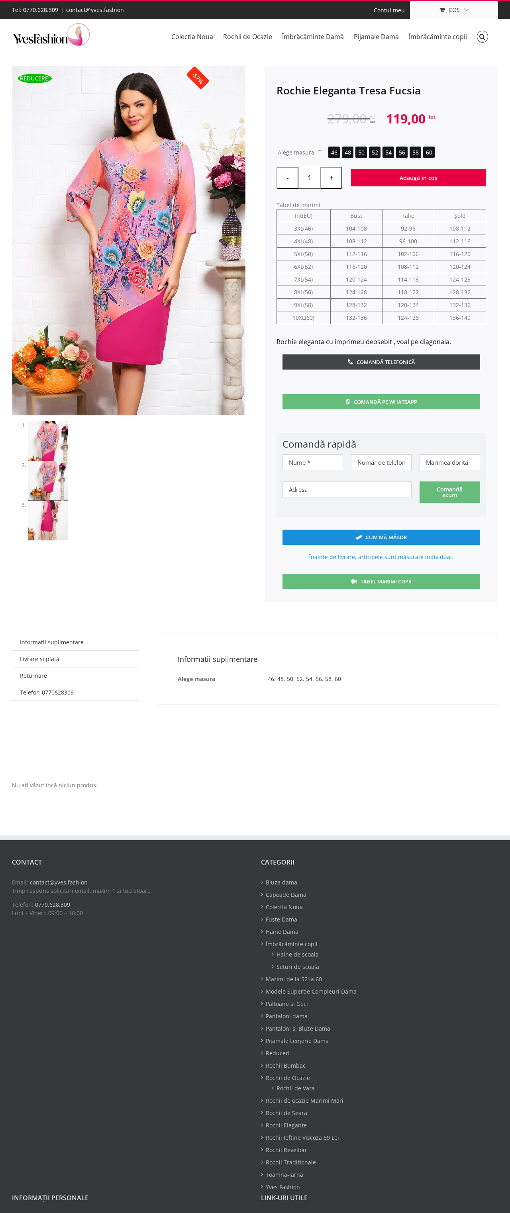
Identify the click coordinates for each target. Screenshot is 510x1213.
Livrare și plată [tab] (39, 659)
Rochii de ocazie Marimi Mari (304, 1100)
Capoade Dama (286, 894)
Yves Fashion (283, 1187)
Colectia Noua (284, 907)
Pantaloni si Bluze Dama (298, 1028)
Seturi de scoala (298, 966)
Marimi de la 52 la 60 (294, 979)
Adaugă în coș (418, 178)
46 (334, 152)
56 (402, 152)
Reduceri (278, 1053)
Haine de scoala (298, 954)
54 (388, 152)
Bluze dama (281, 882)
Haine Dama (282, 931)
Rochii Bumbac (286, 1065)
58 (415, 152)
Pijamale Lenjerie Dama (297, 1041)
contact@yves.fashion (95, 10)
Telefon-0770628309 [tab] (47, 692)
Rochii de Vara (296, 1088)
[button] (482, 36)
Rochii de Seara (286, 1113)
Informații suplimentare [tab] (52, 642)
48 (348, 152)
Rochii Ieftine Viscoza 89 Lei (302, 1137)
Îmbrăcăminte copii (292, 944)
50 (361, 152)
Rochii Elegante (286, 1125)
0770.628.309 (52, 904)
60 (429, 152)
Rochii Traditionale (291, 1162)
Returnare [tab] (33, 675)
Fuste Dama (281, 919)
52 (375, 152)
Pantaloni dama (287, 1016)
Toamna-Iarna (284, 1174)
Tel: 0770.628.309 (35, 10)
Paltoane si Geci (287, 1004)
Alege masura (296, 152)
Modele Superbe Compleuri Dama (311, 991)
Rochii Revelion (286, 1150)
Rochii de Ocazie (288, 1078)
